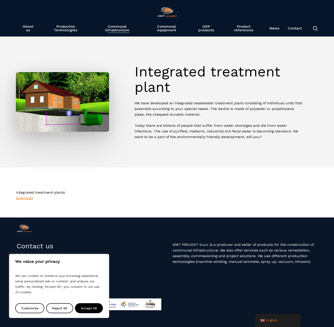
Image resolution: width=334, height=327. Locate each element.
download (24, 198)
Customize (29, 308)
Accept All (89, 308)
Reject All (59, 308)
